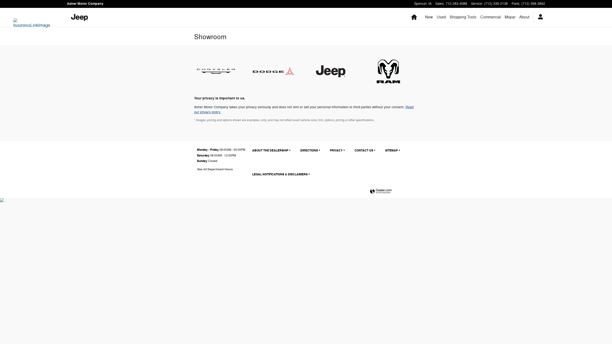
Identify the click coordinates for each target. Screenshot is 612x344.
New (429, 17)
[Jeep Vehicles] (335, 71)
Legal (280, 174)
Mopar (510, 17)
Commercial (490, 17)
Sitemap (391, 150)
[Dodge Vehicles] (277, 71)
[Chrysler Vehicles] (220, 71)
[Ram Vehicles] (392, 71)
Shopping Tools (463, 17)
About (524, 17)
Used (441, 17)
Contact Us (364, 150)
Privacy (336, 150)
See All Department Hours (215, 169)
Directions (309, 150)
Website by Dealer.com (381, 191)
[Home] (79, 17)
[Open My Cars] (539, 17)
